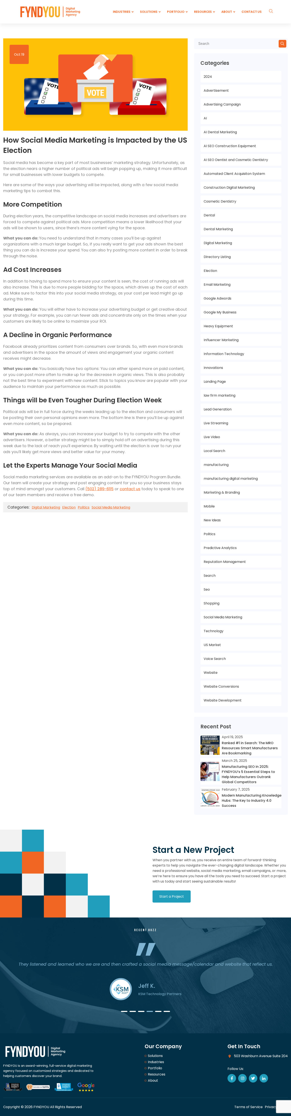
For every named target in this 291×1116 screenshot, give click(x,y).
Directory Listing (217, 256)
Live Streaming (216, 423)
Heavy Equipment (218, 326)
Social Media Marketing (111, 507)
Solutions (155, 1055)
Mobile (209, 506)
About (153, 1080)
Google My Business (220, 312)
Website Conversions (221, 686)
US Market (212, 644)
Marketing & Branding (222, 492)
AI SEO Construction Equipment (230, 145)
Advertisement (216, 90)
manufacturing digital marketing (231, 478)
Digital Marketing (46, 507)
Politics (83, 507)
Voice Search (215, 658)
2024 (208, 76)
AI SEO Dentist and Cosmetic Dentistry (236, 159)
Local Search (214, 450)
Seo (207, 589)
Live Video (212, 437)
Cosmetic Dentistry (220, 201)
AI (205, 118)
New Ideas (212, 520)
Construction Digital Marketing (229, 187)
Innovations (213, 367)
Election (69, 507)
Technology (213, 631)
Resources (156, 1074)
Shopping (211, 603)
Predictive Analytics (220, 547)
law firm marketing (219, 395)
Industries (156, 1061)
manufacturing (216, 464)
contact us (130, 488)
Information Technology (224, 353)
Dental (209, 215)
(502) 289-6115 (99, 488)
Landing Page (215, 381)
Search (210, 575)
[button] (124, 1011)
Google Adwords (217, 298)
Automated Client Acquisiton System (234, 173)
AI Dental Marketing (220, 132)
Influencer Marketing (221, 340)
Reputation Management (225, 561)
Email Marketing (217, 284)
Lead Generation (218, 409)
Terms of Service (248, 1106)
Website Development (223, 700)
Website (211, 672)
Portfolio (155, 1068)
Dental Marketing (218, 229)
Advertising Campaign (222, 104)
